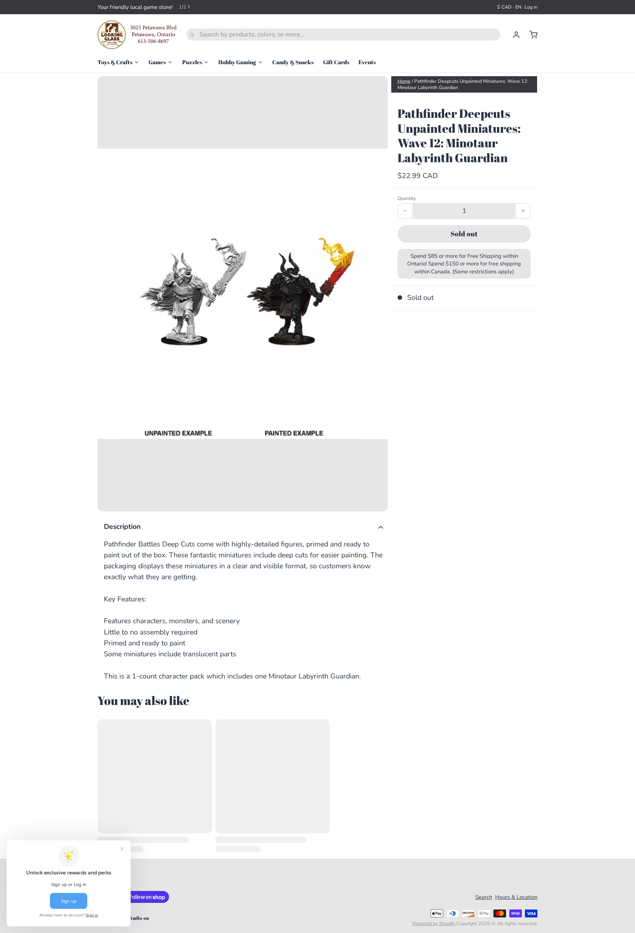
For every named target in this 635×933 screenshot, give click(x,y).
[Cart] (530, 35)
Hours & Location (516, 897)
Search (483, 897)
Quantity (407, 198)
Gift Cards (336, 62)
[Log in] (513, 35)
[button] (464, 234)
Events (367, 62)
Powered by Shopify (433, 923)
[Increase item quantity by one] (523, 211)
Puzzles (192, 62)
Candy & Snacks (293, 62)
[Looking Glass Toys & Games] (137, 35)
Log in (531, 7)
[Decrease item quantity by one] (405, 211)
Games (157, 62)
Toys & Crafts (115, 62)
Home (404, 81)
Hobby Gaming (237, 62)
